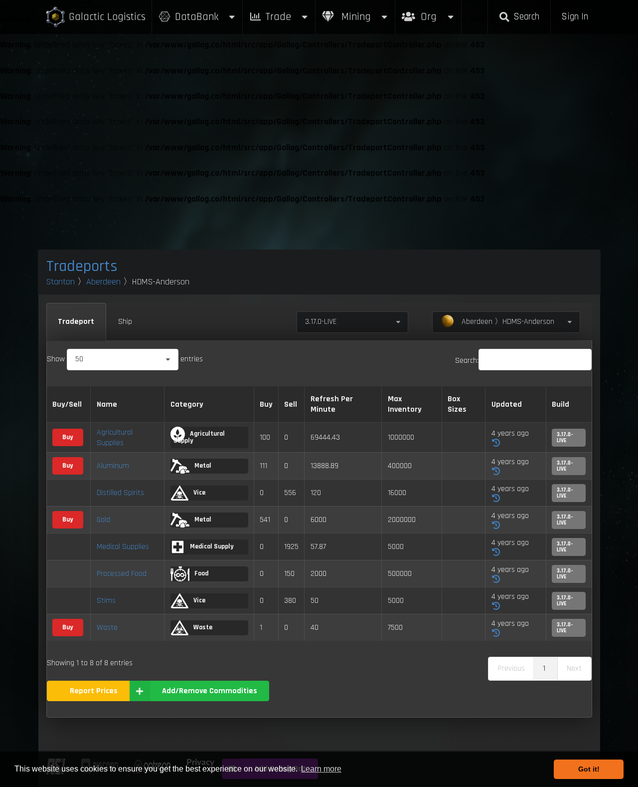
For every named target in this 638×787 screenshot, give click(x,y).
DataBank (196, 16)
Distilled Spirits (120, 493)
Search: (466, 360)
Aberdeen (103, 281)
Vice (198, 492)
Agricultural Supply (199, 437)
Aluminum (113, 466)
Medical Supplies (123, 546)
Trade (278, 16)
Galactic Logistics (107, 16)
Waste (107, 627)
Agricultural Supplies (115, 437)
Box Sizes (457, 404)
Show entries (125, 359)
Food (200, 573)
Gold (103, 520)
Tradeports (82, 266)
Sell (290, 404)
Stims (106, 600)
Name (107, 404)
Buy (266, 404)
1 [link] (544, 668)
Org (439, 11)
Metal (202, 465)
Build (560, 404)
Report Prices (94, 691)
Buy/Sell (67, 404)
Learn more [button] (321, 769)
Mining (354, 16)
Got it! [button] (589, 769)
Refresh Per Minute (332, 404)
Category (186, 404)
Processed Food (122, 573)
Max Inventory (405, 404)
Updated (506, 404)
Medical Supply (210, 546)
